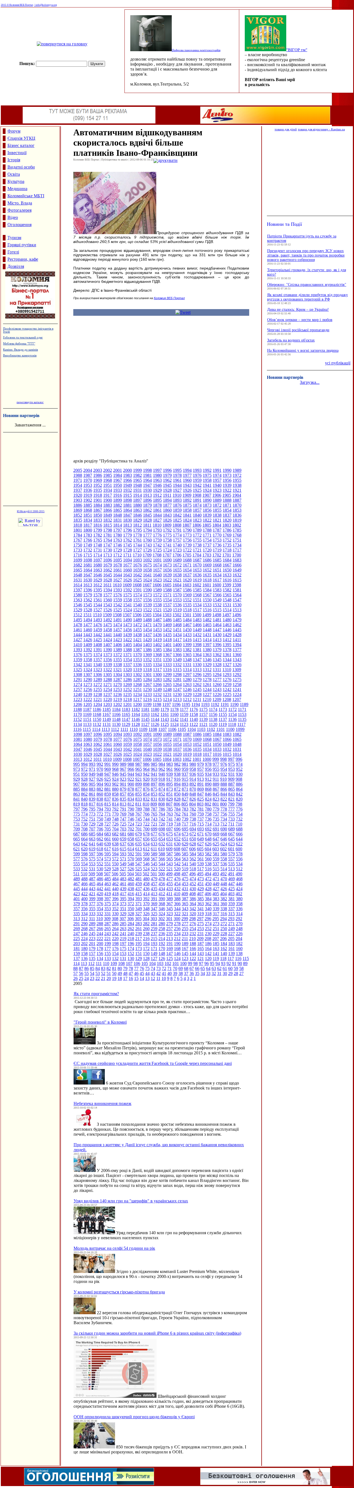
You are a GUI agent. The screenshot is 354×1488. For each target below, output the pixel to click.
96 (206, 963)
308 (115, 918)
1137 (222, 719)
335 (76, 913)
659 (123, 839)
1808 (177, 525)
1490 (127, 619)
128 (146, 958)
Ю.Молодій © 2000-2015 (31, 511)
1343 (237, 659)
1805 (206, 525)
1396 (217, 644)
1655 (177, 570)
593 (123, 854)
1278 (207, 679)
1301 (147, 674)
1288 (107, 679)
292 (239, 918)
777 (231, 809)
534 (239, 863)
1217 (137, 699)
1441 (107, 634)
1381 (197, 649)
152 (130, 953)
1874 (197, 505)
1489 (137, 619)
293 (231, 918)
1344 (227, 659)
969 (107, 769)
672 (192, 834)
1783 (87, 535)
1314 (187, 669)
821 (231, 799)
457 (154, 883)
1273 (87, 684)
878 (130, 789)
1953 (87, 485)
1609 (127, 585)
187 (200, 943)
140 (223, 953)
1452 (167, 629)
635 (138, 844)
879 (123, 789)
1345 (217, 659)
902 (115, 784)
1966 (127, 480)
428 (208, 888)
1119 (222, 724)
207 (215, 938)
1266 (157, 684)
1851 (87, 515)
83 (103, 968)
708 (84, 829)
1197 (166, 704)
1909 (187, 495)
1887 (237, 500)
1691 (157, 560)
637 (123, 844)
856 (130, 794)
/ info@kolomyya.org (45, 5)
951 (76, 774)
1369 (147, 654)
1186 (97, 709)
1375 (87, 654)
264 (115, 928)
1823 (197, 520)
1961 (177, 480)
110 (106, 963)
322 (177, 913)
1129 (126, 724)
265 (107, 928)
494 (208, 873)
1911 (167, 495)
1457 (117, 629)
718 (177, 824)
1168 (97, 714)
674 (177, 834)
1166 (116, 714)
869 (200, 789)
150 (146, 953)
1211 (197, 699)
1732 (87, 550)
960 (177, 769)
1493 (97, 619)
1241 (237, 689)
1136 (232, 719)
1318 (147, 669)
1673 (167, 565)
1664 (87, 570)
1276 (227, 679)
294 (223, 918)
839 (92, 799)
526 (130, 868)
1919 (87, 495)
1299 (167, 674)
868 (208, 789)
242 (115, 933)
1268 (137, 684)
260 (146, 928)
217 (138, 938)
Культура (15, 181)
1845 (147, 515)
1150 (97, 719)
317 (216, 913)
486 (100, 878)
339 (216, 908)
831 (154, 799)
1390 (107, 649)
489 (76, 878)
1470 (157, 624)
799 (231, 804)
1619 (197, 580)
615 (123, 849)
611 (154, 849)
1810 (157, 525)
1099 (240, 729)
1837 (227, 515)
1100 (230, 729)
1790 (187, 530)
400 (84, 898)
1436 (157, 634)
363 (200, 903)
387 (185, 898)
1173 (222, 709)
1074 (147, 739)
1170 (77, 714)
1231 (167, 694)
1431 (207, 634)
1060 (117, 744)
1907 (206, 495)
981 (185, 764)
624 (223, 844)
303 (153, 918)
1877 (167, 505)
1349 (177, 659)
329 (123, 913)
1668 (217, 565)
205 (231, 938)
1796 (127, 530)
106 (137, 963)
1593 (117, 590)
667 (231, 834)
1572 (157, 594)
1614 (77, 585)
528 (115, 868)
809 (153, 804)
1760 (147, 540)
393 (138, 898)
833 (138, 799)
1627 (117, 580)
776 (239, 809)
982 (177, 764)
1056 (157, 744)
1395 (227, 644)
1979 (167, 475)
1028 (97, 754)
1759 (157, 540)
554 (84, 863)
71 (169, 968)
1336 (137, 664)
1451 (177, 629)
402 (239, 893)
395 (123, 898)
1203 (107, 704)
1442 (97, 634)
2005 (77, 470)
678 (146, 834)
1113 (105, 729)
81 (114, 968)
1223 (77, 699)
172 (146, 948)
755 (231, 814)
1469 (167, 624)
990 (115, 764)
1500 (196, 614)
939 (169, 774)
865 (231, 789)
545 (154, 863)
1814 (117, 525)
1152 (77, 719)
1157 (203, 714)
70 (175, 968)
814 (115, 804)
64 (208, 968)
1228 (197, 694)
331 (107, 913)
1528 (87, 609)
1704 (196, 555)
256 (177, 928)
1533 (207, 604)
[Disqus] (161, 385)
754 (239, 814)
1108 (153, 729)
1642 (137, 575)
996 (239, 759)
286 (115, 923)
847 (200, 794)
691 (216, 829)
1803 (226, 525)
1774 (177, 535)
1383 (177, 649)
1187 (87, 709)
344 (177, 908)
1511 (87, 614)
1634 (217, 575)
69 (180, 968)
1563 (77, 599)
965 (138, 769)
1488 (147, 619)
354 (100, 908)
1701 (226, 555)
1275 (237, 679)
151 (138, 953)
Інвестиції (17, 152)
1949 (127, 485)
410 (177, 893)
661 (107, 839)
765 (154, 814)
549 (123, 863)
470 (223, 878)
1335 (147, 664)
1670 (197, 565)
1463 (227, 624)
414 (146, 893)
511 (76, 873)
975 (231, 764)
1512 (77, 614)
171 (154, 948)
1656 (167, 570)
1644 (117, 575)
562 (192, 858)
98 (195, 963)
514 (223, 868)
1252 (127, 689)
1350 (167, 659)
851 (169, 794)
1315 (177, 669)
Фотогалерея (19, 210)
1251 (137, 689)
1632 (237, 575)
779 (216, 809)
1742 (157, 545)
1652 (207, 570)
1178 (174, 709)
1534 (197, 604)
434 (161, 888)
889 (216, 784)
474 (192, 878)
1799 (97, 530)
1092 (137, 734)
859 (107, 794)
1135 (242, 719)
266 (100, 928)
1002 (187, 759)
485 (107, 878)
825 (200, 799)
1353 (137, 659)
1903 (77, 500)
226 (239, 933)
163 (216, 948)
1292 (237, 674)
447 (231, 883)
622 (239, 844)
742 (161, 819)
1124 (174, 724)
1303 (127, 674)
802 (208, 804)
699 (154, 829)
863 (76, 794)
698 (161, 829)
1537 (167, 604)
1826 (167, 520)
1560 (107, 599)
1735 (227, 545)
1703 (206, 555)
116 (238, 958)
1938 (237, 485)
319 (200, 913)
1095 (107, 734)
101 (175, 963)
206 (223, 938)
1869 (77, 510)
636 (130, 844)
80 (120, 968)
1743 (147, 545)
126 (161, 958)
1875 (187, 505)
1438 (137, 634)
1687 (197, 560)
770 (115, 814)
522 (161, 868)
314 (239, 913)
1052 (197, 744)
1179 (164, 709)
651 (185, 839)
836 (115, 799)
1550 (207, 599)
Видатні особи (21, 167)
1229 (187, 694)
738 (192, 819)
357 (76, 908)
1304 (117, 674)
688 (239, 829)
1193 (205, 704)
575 (92, 858)
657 (138, 839)
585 (185, 854)
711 (231, 824)
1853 (237, 510)
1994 (187, 470)
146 (177, 953)
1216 (147, 699)
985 (154, 764)
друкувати (168, 160)
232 (192, 933)
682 (115, 834)
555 (76, 863)
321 (185, 913)
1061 (107, 744)
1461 (77, 629)
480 (146, 878)
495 (200, 873)
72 (164, 968)
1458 (107, 629)
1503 (167, 614)
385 (200, 898)
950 (84, 774)
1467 (187, 624)
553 (92, 863)
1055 (167, 744)
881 (107, 789)
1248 (167, 689)
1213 (177, 699)
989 (123, 764)
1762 (127, 540)
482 (130, 878)
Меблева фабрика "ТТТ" (19, 343)
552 (100, 863)
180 (84, 948)
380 (239, 898)
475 (185, 878)
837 (107, 799)
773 (92, 814)
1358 (87, 659)
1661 (117, 570)
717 (185, 824)
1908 (196, 495)
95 (212, 963)
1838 (217, 515)
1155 (222, 714)
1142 (174, 719)
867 (216, 789)
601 (231, 849)
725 (123, 824)
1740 (177, 545)
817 (92, 804)
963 (154, 769)
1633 (227, 575)
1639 (167, 575)
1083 (227, 734)
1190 (234, 704)
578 (239, 854)
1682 (77, 565)
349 (138, 908)
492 (223, 873)
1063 (87, 744)
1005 (157, 759)
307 (122, 918)
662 (100, 839)
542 (177, 863)
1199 (147, 704)
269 (76, 928)
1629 (97, 580)
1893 (177, 500)
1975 (207, 475)
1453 (157, 629)
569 (138, 858)
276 (192, 923)
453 (185, 883)
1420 (147, 639)
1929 (157, 490)
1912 (157, 495)
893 (185, 784)
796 (84, 809)
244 (100, 933)
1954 (77, 485)
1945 (167, 485)
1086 (197, 734)
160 (239, 948)
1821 (217, 520)
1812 (137, 525)
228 (223, 933)
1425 (97, 639)
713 (216, 824)
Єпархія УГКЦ (21, 138)
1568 (197, 594)
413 (154, 893)
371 (138, 903)
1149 (106, 719)
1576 (117, 594)
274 (208, 923)
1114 (96, 729)
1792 (167, 530)
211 (185, 938)
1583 (217, 590)
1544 (97, 604)
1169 (87, 714)
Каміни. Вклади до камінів (20, 349)
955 (216, 769)
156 (100, 953)
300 (177, 918)
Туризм (14, 237)
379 (76, 903)
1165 (126, 714)
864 (239, 789)
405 (215, 893)
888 (223, 784)
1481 (217, 619)
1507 (127, 614)
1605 (167, 585)
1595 (97, 590)
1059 (127, 744)
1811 (147, 525)
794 (100, 809)
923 (123, 779)
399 (92, 898)
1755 (197, 540)
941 (154, 774)
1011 (97, 759)
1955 (237, 480)
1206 (77, 704)
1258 (237, 684)
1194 (195, 704)
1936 (87, 490)
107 (129, 963)
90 (240, 963)
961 (169, 769)
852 (161, 794)
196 (130, 943)
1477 (87, 624)
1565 (227, 594)
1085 (207, 734)
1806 (196, 525)
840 (84, 799)
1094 (117, 734)
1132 (97, 724)
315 (231, 913)
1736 (217, 545)
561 (200, 858)
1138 (213, 719)
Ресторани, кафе (22, 259)
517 (200, 868)
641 (92, 844)
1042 (127, 749)
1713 (107, 555)
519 (185, 868)
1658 (147, 570)
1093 (127, 734)
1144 (155, 719)
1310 (226, 669)
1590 (147, 590)
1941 (207, 485)
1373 (107, 654)
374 (115, 903)
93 (223, 963)
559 (216, 858)
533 (76, 868)
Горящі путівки (21, 244)
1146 (135, 719)
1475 (107, 624)
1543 (107, 604)
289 (92, 923)
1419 (157, 639)
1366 (177, 654)
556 (239, 858)
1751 (237, 540)
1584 (207, 590)
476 (177, 878)
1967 (117, 480)
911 (216, 779)
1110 (133, 729)
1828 (147, 520)
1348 (187, 659)
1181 (145, 709)
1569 (187, 594)
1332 (177, 664)
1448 (207, 629)
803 (200, 804)
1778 (137, 535)
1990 (227, 470)
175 (123, 948)
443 (92, 888)
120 (208, 958)
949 (92, 774)
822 (223, 799)
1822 (207, 520)
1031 (237, 749)
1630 (87, 580)
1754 (207, 540)
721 (154, 824)
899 (138, 784)
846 (208, 794)
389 (169, 898)
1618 (207, 580)
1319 (137, 669)
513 (231, 868)
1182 (135, 709)
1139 (203, 719)
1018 (197, 754)
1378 (227, 649)
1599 (226, 585)
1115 (87, 729)
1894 (167, 500)
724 (130, 824)
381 (231, 898)
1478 (77, 624)
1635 (207, 575)
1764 (107, 540)
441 (107, 888)
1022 (157, 754)
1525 (117, 609)
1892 (187, 500)
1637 (187, 575)
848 (192, 794)
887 (231, 784)
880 (115, 789)
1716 (77, 555)
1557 (137, 599)
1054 (177, 744)
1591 (137, 590)
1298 (177, 674)
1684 (227, 560)
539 (200, 863)
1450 (187, 629)
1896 (147, 500)
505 (122, 873)
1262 (197, 684)
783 (185, 809)
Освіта (13, 174)
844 (223, 794)
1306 (97, 674)
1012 (87, 759)
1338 (117, 664)
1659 (137, 570)
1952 (97, 485)
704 (115, 829)
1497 (226, 614)
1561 (97, 599)
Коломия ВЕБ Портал (169, 298)
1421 (137, 639)
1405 (127, 644)
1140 (193, 719)
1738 (197, 545)
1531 (227, 604)
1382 (187, 649)
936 (192, 774)
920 (146, 779)
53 (97, 973)
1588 (167, 590)
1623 (157, 580)
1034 (207, 749)
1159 (184, 714)
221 (107, 938)
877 (138, 789)
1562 (87, 599)
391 (154, 898)
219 (123, 938)
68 (186, 968)
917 (169, 779)
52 (103, 973)
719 (169, 824)
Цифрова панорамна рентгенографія (196, 50)
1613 (87, 585)
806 (177, 804)
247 (76, 933)
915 (185, 779)
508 (99, 873)
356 (84, 908)
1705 (187, 555)
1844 (157, 515)
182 (239, 943)
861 (92, 794)
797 (76, 809)
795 (92, 809)
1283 (157, 679)
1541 (127, 604)
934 (208, 774)
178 (100, 948)
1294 (217, 674)
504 (130, 873)
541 (185, 863)
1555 (157, 599)
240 (130, 933)
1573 (147, 594)
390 (161, 898)
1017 (207, 754)
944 (130, 774)
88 (75, 968)
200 (100, 943)
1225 (227, 694)
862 (84, 794)
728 (100, 824)
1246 (187, 689)
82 (108, 968)
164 (208, 948)
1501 (187, 614)
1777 (147, 535)
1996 (167, 470)
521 (169, 868)
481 (138, 878)
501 (153, 873)
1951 (107, 485)
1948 (137, 485)
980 (192, 764)
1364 (197, 654)
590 (146, 854)
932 (223, 774)
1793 (157, 530)
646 (223, 839)
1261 (207, 684)
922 (130, 779)
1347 (197, 659)
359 (231, 903)
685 (92, 834)
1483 (197, 619)
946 (115, 774)
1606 (157, 585)
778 (223, 809)
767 (138, 814)
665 (76, 839)
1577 (107, 594)
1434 (177, 634)
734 (223, 819)
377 (92, 903)
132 (115, 958)
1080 (87, 739)
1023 (147, 754)
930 (239, 774)
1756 (187, 540)
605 (200, 849)
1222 (87, 699)
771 (107, 814)
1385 (157, 649)
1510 (97, 614)
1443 (87, 634)
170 (161, 948)
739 (185, 819)
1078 (107, 739)
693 (200, 829)
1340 (97, 664)
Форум (13, 131)
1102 (211, 729)
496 (192, 873)
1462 (237, 624)
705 (107, 829)
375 (107, 903)
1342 (77, 664)
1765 (97, 540)
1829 (137, 520)
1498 (216, 614)
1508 (117, 614)
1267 (147, 684)
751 (92, 819)
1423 (117, 639)
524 (146, 868)
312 (84, 918)
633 (154, 844)
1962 (167, 480)
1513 (237, 609)
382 (223, 898)
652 (177, 839)
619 (92, 849)
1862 (147, 510)
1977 (187, 475)
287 (107, 923)
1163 (145, 714)
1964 (147, 480)
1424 (107, 639)
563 (185, 858)
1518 (187, 609)
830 (161, 799)
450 (208, 883)
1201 (127, 704)
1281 (177, 679)
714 (208, 824)
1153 (242, 714)
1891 (197, 500)
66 (197, 968)
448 (223, 883)
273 (216, 923)
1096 (97, 734)
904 (100, 784)
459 (138, 883)
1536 (177, 604)
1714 (97, 555)
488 (84, 878)
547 (138, 863)
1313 (197, 669)
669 (216, 834)
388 (177, 898)
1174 (213, 709)
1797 (117, 530)
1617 (217, 580)
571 (123, 858)
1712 (117, 555)
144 (192, 953)
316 (223, 913)
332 (100, 913)
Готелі (13, 252)
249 (231, 928)
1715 (87, 555)
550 (115, 863)
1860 (167, 510)
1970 (87, 480)
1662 (107, 570)
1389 (117, 649)
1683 (237, 560)
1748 (97, 545)
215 (154, 938)
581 (216, 854)
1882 (117, 505)
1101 (220, 729)
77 (136, 968)
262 (130, 928)
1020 (177, 754)
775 (76, 814)
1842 (177, 515)
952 (239, 769)
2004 (87, 470)
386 (192, 898)
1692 (147, 560)
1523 (137, 609)
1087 (187, 734)
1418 (167, 639)
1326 (237, 664)
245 (92, 933)
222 (100, 938)
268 (84, 928)
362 (208, 903)
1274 (77, 684)
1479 (237, 619)
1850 (97, 515)
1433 (187, 634)
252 (208, 928)
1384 (167, 649)
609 (169, 849)
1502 (177, 614)
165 (200, 948)
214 (161, 938)
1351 (157, 659)
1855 (217, 510)
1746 (117, 545)
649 (200, 839)
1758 (167, 540)
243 (107, 933)
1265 (167, 684)
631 (169, 844)
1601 (206, 585)
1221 (97, 699)
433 (169, 888)
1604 (177, 585)
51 (108, 973)
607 (184, 849)
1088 (177, 734)
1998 (147, 470)
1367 (167, 654)
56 (81, 973)
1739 (187, 545)
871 (185, 789)
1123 (184, 724)
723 (138, 824)
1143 (164, 719)
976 (223, 764)
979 (200, 764)
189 (185, 943)
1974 (217, 475)
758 (208, 814)
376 (100, 903)
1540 (137, 604)
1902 (87, 500)
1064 (77, 744)
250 (223, 928)
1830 (127, 520)
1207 (236, 699)
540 (192, 863)
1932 (127, 490)
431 (185, 888)
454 (177, 883)
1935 (97, 490)
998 (223, 759)
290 (84, 923)
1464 (217, 624)
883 (92, 789)
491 (231, 873)
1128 (135, 724)
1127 (145, 724)
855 (138, 794)
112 (91, 963)
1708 (157, 555)
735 (216, 819)
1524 (127, 609)
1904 (236, 495)
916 (177, 779)
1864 (127, 510)
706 (100, 829)
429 (200, 888)
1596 (87, 590)
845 (216, 794)
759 (200, 814)
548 (130, 863)
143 (200, 953)
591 (138, 854)
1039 (157, 749)
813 (123, 804)
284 (130, 923)
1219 (117, 699)
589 (154, 854)
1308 (77, 674)
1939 (227, 485)
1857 (197, 510)
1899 (117, 500)
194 (146, 943)
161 (231, 948)
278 (177, 923)
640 (100, 844)
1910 (177, 495)
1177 (184, 709)
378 (84, 903)
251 (216, 928)
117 (231, 958)
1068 (207, 739)
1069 (197, 739)
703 (123, 829)
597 (92, 854)
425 (231, 888)
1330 (197, 664)
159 (76, 953)
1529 (77, 609)
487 (92, 878)
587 (169, 854)
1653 (197, 570)
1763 (117, 540)
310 (99, 918)
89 (245, 963)
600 (239, 849)
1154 (232, 714)
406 (208, 893)
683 (107, 834)
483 (123, 878)
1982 (137, 475)
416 (130, 893)
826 (192, 799)
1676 (137, 565)
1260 (217, 684)
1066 (227, 739)
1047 (77, 749)
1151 (87, 719)
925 (107, 779)
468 (239, 878)
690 (223, 829)
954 (223, 769)
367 (169, 903)
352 (115, 908)
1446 (227, 629)
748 (115, 819)
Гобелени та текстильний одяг (23, 337)
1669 (207, 565)
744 (146, 819)
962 (161, 769)
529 (107, 868)
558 (223, 858)
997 (231, 759)
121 (200, 958)
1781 (107, 535)
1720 (207, 550)
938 (177, 774)
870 (192, 789)
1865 (117, 510)
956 (208, 769)
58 (241, 968)
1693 (137, 560)
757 (216, 814)
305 (138, 918)
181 (76, 948)
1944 (177, 485)
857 (123, 794)
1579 (87, 594)
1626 (127, 580)
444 (84, 888)
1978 (177, 475)
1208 (226, 699)
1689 (177, 560)
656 (146, 839)
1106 (172, 729)
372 (130, 903)
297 (200, 918)
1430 (217, 634)
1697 (97, 560)
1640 (157, 575)
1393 (77, 649)
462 (115, 883)
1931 (137, 490)
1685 (217, 560)
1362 (217, 654)
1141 (184, 719)
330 (115, 913)
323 (169, 913)
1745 (127, 545)
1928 (167, 490)
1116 (77, 729)
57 (75, 973)
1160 (174, 714)
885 (76, 789)
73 (158, 968)
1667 (227, 565)
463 (107, 883)
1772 (197, 535)
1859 (177, 510)
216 (146, 938)
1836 (237, 515)
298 (192, 918)
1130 (116, 724)
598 (84, 854)
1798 (107, 530)
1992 (207, 470)
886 (239, 784)
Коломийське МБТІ (25, 195)
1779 (127, 535)
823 (216, 799)
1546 (77, 604)
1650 (227, 570)
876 (146, 789)
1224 (237, 694)
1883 (107, 505)
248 (239, 928)
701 (138, 829)
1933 (117, 490)
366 (177, 903)
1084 (217, 734)
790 (130, 809)
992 (100, 764)
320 (192, 913)
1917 (107, 495)
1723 (177, 550)
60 (230, 968)
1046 (87, 749)
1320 (127, 669)
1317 (157, 669)
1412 (227, 639)
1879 (147, 505)
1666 (237, 565)
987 (138, 764)
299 (184, 918)
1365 (187, 654)
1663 (97, 570)
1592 (127, 590)
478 (161, 878)
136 (84, 958)
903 (107, 784)
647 (216, 839)
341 (200, 908)
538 (208, 863)
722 (146, 824)
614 (130, 849)
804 (192, 804)
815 (107, 804)
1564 (237, 594)
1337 (127, 664)
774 (84, 814)
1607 (147, 585)
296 (208, 918)
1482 (207, 619)
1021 (167, 754)
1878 (157, 505)
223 (92, 938)
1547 (237, 599)
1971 (77, 480)
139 (231, 953)
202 (84, 943)
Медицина (17, 188)
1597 (77, 590)
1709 (147, 555)
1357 (97, 659)
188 (192, 943)
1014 (237, 754)
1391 (97, 649)
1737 (207, 545)
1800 (87, 530)
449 (216, 883)
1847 (127, 515)
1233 (147, 694)
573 (107, 858)
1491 (117, 619)
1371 (127, 654)
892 (192, 784)
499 (169, 873)
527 (123, 868)
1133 (87, 724)
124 (177, 958)
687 (76, 834)
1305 (107, 674)
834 (130, 799)
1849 (107, 515)
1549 (217, 599)
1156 (213, 714)
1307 (87, 674)
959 (185, 769)
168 (177, 948)
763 (169, 814)
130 (130, 958)
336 (239, 908)
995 (76, 764)
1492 (107, 619)
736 (208, 819)
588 (161, 854)
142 (208, 953)
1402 (157, 644)
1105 (182, 729)
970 (100, 769)
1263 (187, 684)
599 (76, 854)
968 (115, 769)
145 (185, 953)
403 (231, 893)
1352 (147, 659)
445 (76, 888)
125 (169, 958)
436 (146, 888)
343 (185, 908)
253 (200, 928)
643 (76, 844)
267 (92, 928)
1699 (77, 560)
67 (191, 968)
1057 (147, 744)
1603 (187, 585)
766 (146, 814)
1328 (217, 664)
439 (123, 888)
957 (200, 769)
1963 (157, 480)
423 (76, 893)
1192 (215, 704)
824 (208, 799)
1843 (167, 515)
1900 (107, 500)
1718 (227, 550)
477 (169, 878)
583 (200, 854)
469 (231, 878)
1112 (115, 729)
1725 (157, 550)
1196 (176, 704)
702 (130, 829)
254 (192, 928)
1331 (187, 664)
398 (100, 898)
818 (84, 804)
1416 (187, 639)
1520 (167, 609)
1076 (127, 739)
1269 (127, 684)
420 (100, 893)
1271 (107, 684)
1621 (177, 580)
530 (100, 868)
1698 (87, 560)
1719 (217, 550)
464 (100, 883)
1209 (216, 699)
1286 (127, 679)
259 (154, 928)
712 (223, 824)
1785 (237, 530)
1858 (187, 510)
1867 (97, 510)
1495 (77, 619)
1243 (217, 689)
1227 (207, 694)
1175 (203, 709)
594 (115, 854)
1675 (147, 565)
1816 (97, 525)
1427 (77, 639)
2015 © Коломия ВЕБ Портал (17, 5)
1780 (117, 535)
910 (223, 779)
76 (142, 968)
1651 (217, 570)
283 (138, 923)
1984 (117, 475)
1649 (237, 570)
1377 (237, 649)
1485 (177, 619)
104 (152, 963)
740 (177, 819)
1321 (117, 669)
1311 (217, 669)
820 (239, 799)
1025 (127, 754)
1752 (227, 540)
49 (120, 973)
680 (130, 834)
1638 (177, 575)
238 (146, 933)
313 (76, 918)
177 (107, 948)
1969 (97, 480)
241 (123, 933)
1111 (124, 729)
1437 (147, 634)
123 (185, 958)
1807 (187, 525)
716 (192, 824)
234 (177, 933)
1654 (187, 570)
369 (154, 903)
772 (100, 814)
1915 (127, 495)
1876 (177, 505)
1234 (137, 694)
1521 (157, 609)
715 (200, 824)
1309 (236, 669)
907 (76, 784)
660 (115, 839)
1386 (147, 649)
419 (107, 893)
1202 (117, 704)
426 (223, 888)
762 (177, 814)
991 (107, 764)
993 (92, 764)
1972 (237, 475)
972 (84, 769)
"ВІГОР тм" (296, 50)
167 (185, 948)
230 (208, 933)
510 (84, 873)
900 (130, 784)
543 (169, 863)
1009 (117, 759)
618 (100, 849)
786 (161, 809)
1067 (217, 739)
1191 (224, 704)
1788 (207, 530)
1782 (97, 535)
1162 (155, 714)
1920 (77, 495)
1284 (147, 679)
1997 (157, 470)
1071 (177, 739)
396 (115, 898)
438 (130, 888)
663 (92, 839)
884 (84, 789)
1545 (87, 604)
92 (229, 963)
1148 (116, 719)
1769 (227, 535)
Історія (13, 159)
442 (100, 888)
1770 (217, 535)
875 (154, 789)
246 (84, 933)
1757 (177, 540)
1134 (77, 724)
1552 (187, 599)
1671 (187, 565)
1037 (177, 749)
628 (192, 844)
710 (239, 824)
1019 (187, 754)
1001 (196, 759)
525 (138, 868)
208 (208, 938)
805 (184, 804)
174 (130, 948)
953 (231, 769)
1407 (107, 644)
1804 (216, 525)
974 (239, 764)
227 (231, 933)
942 (146, 774)
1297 (187, 674)
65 (203, 968)
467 (76, 883)
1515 (217, 609)
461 (123, 883)
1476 (97, 624)
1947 (147, 485)
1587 (177, 590)
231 (200, 933)
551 (107, 863)
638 (115, 844)
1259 (227, 684)
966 (130, 769)
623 (231, 844)
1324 (87, 669)
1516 (207, 609)
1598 (236, 585)
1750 (77, 545)
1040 (147, 749)
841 (76, 799)
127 (154, 958)
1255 (97, 689)
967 (123, 769)
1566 (217, 594)
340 (208, 908)
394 (130, 898)
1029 (87, 754)
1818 (77, 525)
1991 (217, 470)
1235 (127, 694)
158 (84, 953)
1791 (177, 530)
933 (216, 774)
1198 (157, 704)
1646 (97, 575)
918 (161, 779)
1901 (97, 500)
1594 (107, 590)
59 (236, 968)
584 (192, 854)
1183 (126, 709)
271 (231, 923)
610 (161, 849)
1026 (117, 754)
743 (154, 819)
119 (216, 958)
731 (76, 824)
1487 (157, 619)
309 (107, 918)
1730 (107, 550)
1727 (137, 550)
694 (192, 829)
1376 (77, 654)
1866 (107, 510)
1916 (117, 495)
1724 (167, 550)
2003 (97, 470)
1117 (241, 724)
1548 (227, 599)
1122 (193, 724)
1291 (77, 679)
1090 (157, 734)
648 (208, 839)
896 (161, 784)
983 (169, 764)
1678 (117, 565)
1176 (193, 709)
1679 (107, 565)
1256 (87, 689)
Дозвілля (15, 266)
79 (125, 968)
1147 (126, 719)
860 (100, 794)
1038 (167, 749)
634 (146, 844)
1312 (207, 669)
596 (100, 854)
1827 (157, 520)
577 (76, 858)
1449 (197, 629)
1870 (237, 505)
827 (185, 799)
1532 (217, 604)
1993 (197, 470)
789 (138, 809)
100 (183, 963)
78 (131, 968)
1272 (97, 684)
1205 (87, 704)
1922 (227, 490)
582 (208, 854)
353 (107, 908)
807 (169, 804)
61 (225, 968)
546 (146, 863)
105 (144, 963)
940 (161, 774)
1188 (77, 709)
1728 (127, 550)
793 (107, 809)
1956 (227, 480)
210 (192, 938)
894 (177, 784)
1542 (117, 604)
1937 (77, 490)
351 (123, 908)
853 (154, 794)
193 (154, 943)
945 (123, 774)
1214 (167, 699)
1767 (77, 540)
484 (115, 878)
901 (123, 784)
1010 (107, 759)
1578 (97, 594)
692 (208, 829)
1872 (217, 505)
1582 (227, 590)
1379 (217, 649)
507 (107, 873)
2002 (107, 470)
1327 (227, 664)
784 (177, 809)
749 (107, 819)
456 (161, 883)
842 (239, 794)
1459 (97, 629)
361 (216, 903)
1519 (177, 609)
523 (154, 868)
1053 (187, 744)
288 (100, 923)
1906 (216, 495)
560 (208, 858)
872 (177, 789)
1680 (97, 565)
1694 (127, 560)
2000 (127, 470)
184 (223, 943)
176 (115, 948)
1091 (147, 734)
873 (169, 789)
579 (231, 854)
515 (216, 868)
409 (184, 893)
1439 (127, 634)
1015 (227, 754)
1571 (167, 594)
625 (216, 844)
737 (200, 819)
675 (169, 834)
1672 (177, 565)
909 (231, 779)
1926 (187, 490)
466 (84, 883)
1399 (187, 644)
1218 (127, 699)
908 (239, 779)
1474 (117, 624)
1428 (237, 634)
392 (146, 898)
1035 (197, 749)
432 (177, 888)
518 (192, 868)
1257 (77, 689)
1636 (197, 575)
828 (177, 799)
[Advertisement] (19, 468)
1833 (97, 520)
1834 (87, 520)
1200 (137, 704)
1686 (207, 560)
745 (138, 819)
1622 (167, 580)
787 (154, 809)
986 (146, 764)
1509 (107, 614)
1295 (207, 674)
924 (115, 779)
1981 (147, 475)
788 (146, 809)
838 (100, 799)
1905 (226, 495)
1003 (177, 759)
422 (84, 893)
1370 (137, 654)
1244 (207, 689)
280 (161, 923)
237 (154, 933)
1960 (187, 480)
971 (92, 769)
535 (231, 863)
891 (200, 784)
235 (169, 933)
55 (86, 973)
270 (239, 923)
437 (138, 888)
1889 (217, 500)
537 (216, 863)
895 (169, 784)
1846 (137, 515)
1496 (236, 614)
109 (113, 963)
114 (76, 963)
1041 (137, 749)
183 (231, 943)
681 (123, 834)
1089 (167, 734)
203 (76, 943)
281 (154, 923)
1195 (186, 704)
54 (92, 973)
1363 (207, 654)
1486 (167, 619)
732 (239, 819)
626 (208, 844)
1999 (137, 470)
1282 (167, 679)
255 (185, 928)
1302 (137, 674)
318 (208, 913)
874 (161, 789)
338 (223, 908)
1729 (117, 550)
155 (107, 953)
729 (92, 824)
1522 (147, 609)
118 (223, 958)
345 (169, 908)
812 (130, 804)
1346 (207, 659)
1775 (167, 535)
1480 (227, 619)
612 (146, 849)
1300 (157, 674)
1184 (116, 709)
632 (161, 844)
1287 (117, 679)
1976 (197, 475)
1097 (87, 734)
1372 (117, 654)
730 (84, 824)
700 (146, 829)
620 (84, 849)
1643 (127, 575)
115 (246, 958)
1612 (97, 585)
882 (100, 789)
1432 (197, 634)
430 (192, 888)
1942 (197, 485)
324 (161, 913)
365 (185, 903)
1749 (87, 545)
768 (130, 814)
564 (177, 858)
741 (169, 819)
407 (200, 893)
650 (192, 839)
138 (239, 953)
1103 (201, 729)
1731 (97, 550)
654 (161, 839)
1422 (127, 639)
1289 (97, 679)
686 (84, 834)
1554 (167, 599)
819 (76, 804)
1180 (155, 709)
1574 (137, 594)
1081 (77, 739)
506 (115, 873)
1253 (117, 689)
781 (200, 809)
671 (200, 834)
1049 (227, 744)
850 (177, 794)
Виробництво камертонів (20, 355)
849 (185, 794)
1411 (237, 639)
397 (107, 898)
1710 (137, 555)
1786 (227, 530)
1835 (77, 520)
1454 (147, 629)
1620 (187, 580)
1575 (127, 594)
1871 (227, 505)
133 (107, 958)
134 (100, 958)
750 (100, 819)
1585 (197, 590)
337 (231, 908)
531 (92, 868)
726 (115, 824)
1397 (207, 644)
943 (138, 774)
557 (231, 858)
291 (76, 923)
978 (208, 764)
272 (223, 923)
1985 (107, 475)
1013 (77, 759)
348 (146, 908)
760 (192, 814)
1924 (207, 490)
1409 (87, 644)
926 (100, 779)
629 (185, 844)
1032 (227, 749)
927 (92, 779)
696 (177, 829)
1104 (191, 729)
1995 (177, 470)
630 (177, 844)
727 (107, 824)
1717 (237, 550)
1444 (77, 634)
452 (192, 883)
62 (219, 968)
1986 (97, 475)
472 (208, 878)
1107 (162, 729)
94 (217, 963)
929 (76, 779)
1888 (227, 500)
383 (216, 898)
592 (130, 854)
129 (138, 958)
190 (177, 943)
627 (200, 844)
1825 (177, 520)
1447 (217, 629)
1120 (213, 724)
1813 (127, 525)
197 (123, 943)
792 (115, 809)
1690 (167, 560)
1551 (197, 599)
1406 (117, 644)
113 (84, 963)
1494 (87, 619)
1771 (207, 535)
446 (239, 883)
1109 (143, 729)
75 (147, 968)
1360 (237, 654)
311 (92, 918)
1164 (135, 714)
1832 (107, 520)
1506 (137, 614)
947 (107, 774)
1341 (87, 664)
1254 (107, 689)
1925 (197, 490)
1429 (227, 634)
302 (161, 918)
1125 (164, 724)
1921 (237, 490)
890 (208, 784)
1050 (217, 744)
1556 (147, 599)
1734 (237, 545)
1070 (187, 739)
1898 (127, 500)
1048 (237, 744)
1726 (147, 550)
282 (146, 923)
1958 (207, 480)
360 (223, 903)
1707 (167, 555)
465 (92, 883)
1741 (167, 545)
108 (121, 963)
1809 (167, 525)
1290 (87, 679)
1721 (197, 550)
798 (239, 804)
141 (216, 953)
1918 (97, 495)
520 (177, 868)
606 (192, 849)
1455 (137, 629)
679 (138, 834)
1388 (127, 649)
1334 (157, 664)
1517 (197, 609)
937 (185, 774)
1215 (157, 699)
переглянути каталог (30, 402)
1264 (177, 684)
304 (146, 918)
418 (115, 893)
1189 (244, 704)
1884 (97, 505)
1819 (237, 520)
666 (239, 834)
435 (154, 888)
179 (92, 948)
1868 (87, 510)
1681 (87, 565)
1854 (227, 510)
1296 (197, 674)
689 (231, 829)
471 (216, 878)
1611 (107, 585)
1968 (107, 480)
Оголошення (19, 224)
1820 (227, 520)
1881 (127, 505)
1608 (137, 585)
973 (76, 769)
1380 (207, 649)
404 (223, 893)
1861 (157, 510)
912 (208, 779)
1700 (236, 555)
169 (169, 948)
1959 (197, 480)
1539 (147, 604)
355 (92, 908)
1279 (197, 679)
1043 (117, 749)
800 (223, 804)
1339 (107, 664)
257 (169, 928)
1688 (187, 560)
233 (185, 933)
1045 (97, 749)
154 (115, 953)
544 (161, 863)
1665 (77, 570)
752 (84, 819)
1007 (137, 759)
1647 (87, 575)
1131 (106, 724)
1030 (77, 754)
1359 (77, 659)
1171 (242, 709)
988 (130, 764)
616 (115, 849)
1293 (227, 674)
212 (177, 938)
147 (169, 953)
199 (107, 943)
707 (92, 829)
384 (208, 898)
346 (161, 908)
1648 (77, 575)
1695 (117, 560)
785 (169, 809)
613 (138, 849)
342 (192, 908)
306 (130, 918)
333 (92, 913)
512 (239, 868)
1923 (217, 490)
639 (107, 844)
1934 (107, 490)
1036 (187, 749)
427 (216, 888)
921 (138, 779)
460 (130, 883)
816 (100, 804)
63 (214, 968)
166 (192, 948)
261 (138, 928)
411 (169, 893)
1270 (117, 684)
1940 (217, 485)
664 (84, 839)
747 (123, 819)
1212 (187, 699)
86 (86, 968)
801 (215, 804)
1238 (97, 694)
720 (161, 824)
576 (84, 858)
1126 (155, 724)
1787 (217, 530)
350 (130, 908)
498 (177, 873)
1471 (147, 624)
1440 (117, 634)
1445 (237, 629)
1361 (227, 654)
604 (208, 849)
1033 (217, 749)
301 (169, 918)
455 (169, 883)
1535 (187, 604)
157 (92, 953)
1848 (117, 515)
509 (91, 873)
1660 (127, 570)
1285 (137, 679)
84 (97, 968)
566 (161, 858)
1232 (157, 694)
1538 (157, 604)
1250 (147, 689)
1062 (97, 744)
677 (154, 834)
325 (154, 913)
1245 (197, 689)
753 (76, 819)
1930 (147, 490)
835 (123, 799)
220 (115, 938)
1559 (117, 599)
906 (84, 784)
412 (161, 893)
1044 (107, 749)
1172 (232, 709)
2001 (117, 470)
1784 (77, 535)
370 (146, 903)
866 (223, 789)
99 (190, 963)
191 (169, 943)
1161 (164, 714)
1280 (187, 679)
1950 (117, 485)
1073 (157, 739)
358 (239, 903)
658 (130, 839)
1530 (237, 604)
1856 (207, 510)
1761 (137, 540)
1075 (137, 739)
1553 (177, 599)
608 (177, 849)
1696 (107, 560)
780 (208, 809)
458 (146, 883)
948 (100, 774)
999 (215, 759)
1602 (196, 585)
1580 (77, 594)
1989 (237, 470)
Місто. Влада (19, 203)
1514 (227, 609)
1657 (157, 570)
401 (76, 898)
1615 (237, 580)
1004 (167, 759)
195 (138, 943)
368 (161, 903)
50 (114, 973)
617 (107, 849)
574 (100, 858)
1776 (157, 535)
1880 (137, 505)
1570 (177, 594)
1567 (207, 594)
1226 (217, 694)
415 (138, 893)
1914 (137, 495)
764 (161, 814)
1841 (187, 515)
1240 (77, 694)
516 (208, 868)
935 (200, 774)
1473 (127, 624)
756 (223, 814)
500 (161, 873)
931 (231, 774)
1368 (157, 654)
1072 (167, 739)
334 (84, 913)
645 (231, 839)
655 (154, 839)
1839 (207, 515)
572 (115, 858)
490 (239, 873)
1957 (217, 480)
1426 (87, 639)
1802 (236, 525)
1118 (232, 724)
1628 (107, 580)
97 (201, 963)
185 (216, 943)
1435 (167, 634)
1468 (177, 624)
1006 (147, 759)
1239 (87, 694)
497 (184, 873)
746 (130, 819)
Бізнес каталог (21, 145)
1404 (137, 644)
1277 (217, 679)
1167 (106, 714)
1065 (237, 739)
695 (185, 829)
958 (192, 769)
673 (185, 834)
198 (115, 943)
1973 (227, 475)
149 (154, 953)
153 (123, 953)
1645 (107, 575)
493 (215, 873)
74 (153, 968)
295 (215, 918)
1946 (157, 485)
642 (84, 844)
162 (223, 948)
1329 (207, 664)
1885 (87, 505)
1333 (167, 664)
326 (146, 913)
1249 (157, 689)
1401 (167, 644)
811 (138, 804)
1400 (177, 644)
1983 (127, 475)
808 (161, 804)
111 (99, 963)
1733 (77, 550)
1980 (157, 475)
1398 (197, 644)
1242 (227, 689)
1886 (77, 505)
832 (146, 799)
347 (154, 908)
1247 (177, 689)
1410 (77, 644)
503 (138, 873)
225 (76, 938)
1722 (187, 550)
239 (138, 933)
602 (223, 849)
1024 (137, 754)
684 (100, 834)
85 (92, 968)
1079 (97, 739)
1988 (77, 475)
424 (239, 888)
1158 (193, 714)
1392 (87, 649)
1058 (137, 744)
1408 (97, 644)
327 (138, 913)
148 (161, 953)
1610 (117, 585)
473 (200, 878)
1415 (197, 639)
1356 (107, 659)
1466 (197, 624)
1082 (237, 734)
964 (146, 769)
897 (154, 784)
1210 (206, 699)
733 (231, 819)
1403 (147, 644)
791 (123, 809)
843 (231, 794)
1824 (187, 520)
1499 (206, 614)
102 (168, 963)
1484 (187, 619)
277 (185, 923)
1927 (177, 490)
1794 (147, 530)
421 (92, 893)
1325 (77, 669)
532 (84, 868)
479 (154, 878)
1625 (137, 580)
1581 (237, 590)
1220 (107, 699)
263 (123, 928)
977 (216, 764)
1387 (137, 649)
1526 (107, 609)
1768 (237, 535)
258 (161, 928)
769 (123, 814)
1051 (207, 744)
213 (169, 938)
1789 (197, 530)
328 (130, 913)
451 (200, 883)
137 (76, 958)
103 (160, 963)
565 (169, 858)
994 (84, 764)
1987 (87, 475)
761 (185, 814)
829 (169, 799)
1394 (237, 644)
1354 (127, 659)
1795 (137, 530)
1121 (203, 724)
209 (200, 938)
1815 (107, 525)
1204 (97, 704)
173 (138, 948)
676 (161, 834)
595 (107, 854)
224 (84, 938)
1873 (207, 505)
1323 (97, 669)
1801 (77, 530)
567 (154, 858)
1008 (127, 759)
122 (192, 958)
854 (146, 794)
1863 (137, 510)
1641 (147, 575)
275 (200, 923)
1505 (147, 614)
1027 (107, 754)
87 (81, 968)
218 (130, 938)
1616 (227, 580)
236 (161, 933)
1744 (137, 545)
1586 (187, 590)
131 (123, 958)
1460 (87, 629)
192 (161, 943)
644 (239, 839)
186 (208, 943)
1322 (107, 669)
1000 (206, 759)
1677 (127, 565)
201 (92, 943)
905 (92, 784)
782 (192, 809)
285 (123, 923)
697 (169, 829)
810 (146, 804)
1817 (87, 525)
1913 (147, 495)
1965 (137, 480)
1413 (217, 639)
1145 (145, 719)
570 (130, 858)
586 (177, 854)
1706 (177, 555)
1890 (207, 500)
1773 (187, 535)
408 (192, 893)
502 (146, 873)
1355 (117, 659)
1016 (217, 754)
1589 (157, 590)
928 (84, 779)
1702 (216, 555)
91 (234, 963)
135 (92, 958)
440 (115, 888)
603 (215, 849)
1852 (77, 515)
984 (161, 764)
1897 (137, 500)
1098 (77, 734)
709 (76, 829)
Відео (12, 217)
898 (146, 784)
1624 (147, 580)
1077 (117, 739)
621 (76, 849)
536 (223, 863)
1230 (177, 694)
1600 (216, 585)
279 (169, 923)
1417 (177, 639)
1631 (77, 580)
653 (169, 839)
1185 (106, 709)
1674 (157, 565)
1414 (207, 639)
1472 (137, 624)
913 (200, 779)
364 (192, 903)
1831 (117, 520)
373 (123, 903)
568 (146, 858)
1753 (217, 540)
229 (216, 933)
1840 (197, 515)
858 (115, 794)
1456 (127, 629)
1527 (97, 609)
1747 (107, 545)
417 (123, 893)
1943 (187, 485)
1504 (157, 614)
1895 (157, 500)
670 (208, 834)
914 (192, 779)
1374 (97, 654)
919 (154, 779)
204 (239, 938)
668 (223, 834)
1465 (207, 624)
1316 (167, 669)
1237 (107, 694)
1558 (127, 599)
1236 (117, 694)
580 (223, 854)
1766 (87, 540)
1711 (127, 555)
